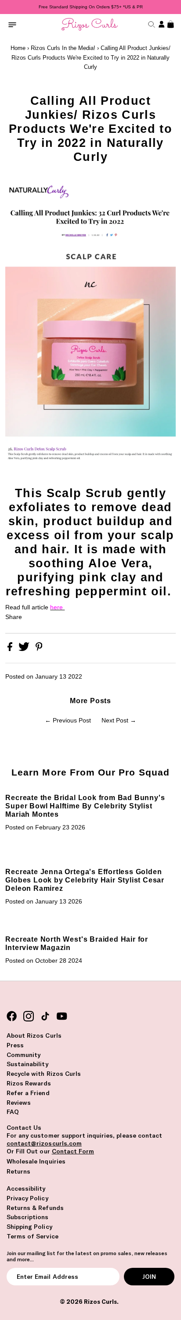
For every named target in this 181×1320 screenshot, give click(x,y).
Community (23, 1055)
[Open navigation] (12, 24)
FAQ (13, 1112)
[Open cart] (170, 24)
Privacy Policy (27, 1198)
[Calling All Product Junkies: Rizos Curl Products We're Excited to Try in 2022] (90, 481)
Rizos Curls (100, 1301)
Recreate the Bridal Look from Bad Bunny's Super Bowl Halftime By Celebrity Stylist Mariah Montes (85, 805)
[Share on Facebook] (10, 649)
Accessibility (26, 1188)
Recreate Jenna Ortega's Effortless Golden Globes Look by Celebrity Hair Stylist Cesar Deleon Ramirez (84, 880)
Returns (18, 1171)
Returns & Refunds (35, 1208)
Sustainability (27, 1064)
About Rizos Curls (34, 1035)
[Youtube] (61, 1016)
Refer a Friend (28, 1093)
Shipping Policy (29, 1227)
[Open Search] (150, 24)
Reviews (19, 1103)
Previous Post (72, 720)
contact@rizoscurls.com (44, 1143)
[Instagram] (28, 1016)
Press (15, 1045)
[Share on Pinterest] (39, 649)
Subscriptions (28, 1217)
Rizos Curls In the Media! (63, 48)
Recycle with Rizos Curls (44, 1074)
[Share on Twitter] (24, 649)
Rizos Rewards (29, 1083)
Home (18, 48)
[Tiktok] (45, 1016)
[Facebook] (11, 1016)
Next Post (114, 720)
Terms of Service (32, 1236)
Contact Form (73, 1151)
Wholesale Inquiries (36, 1161)
